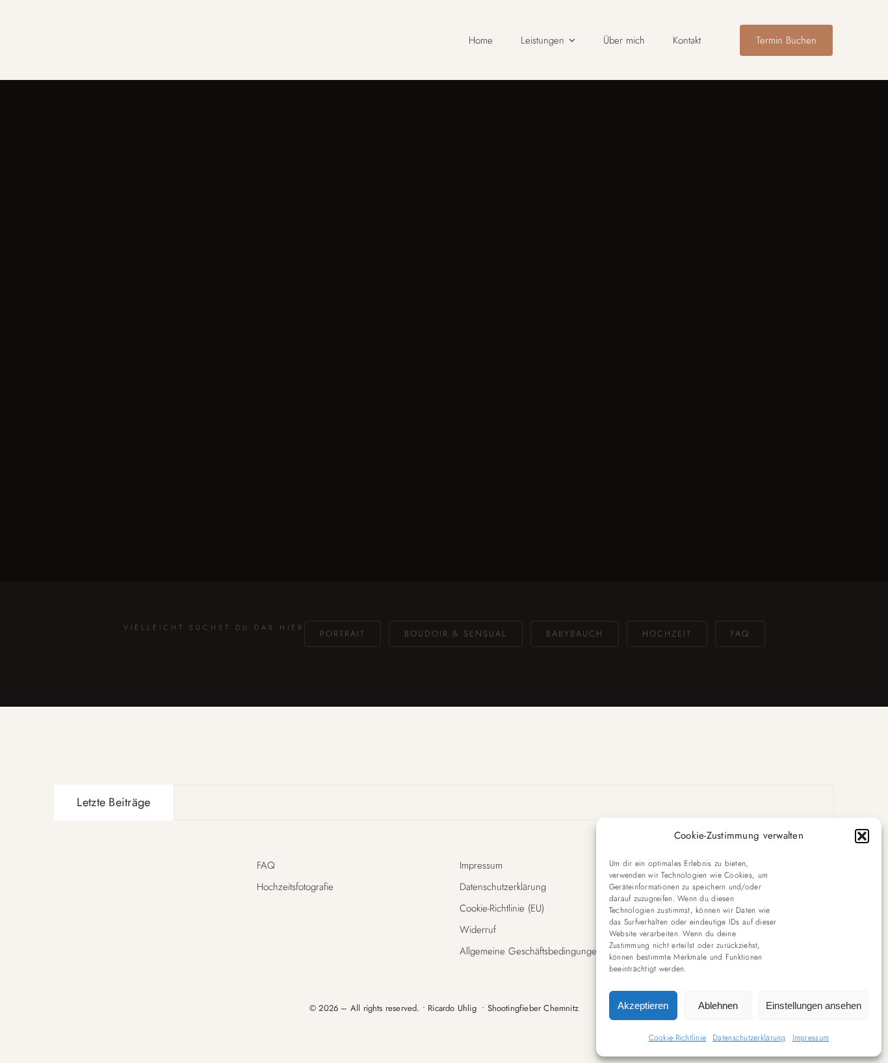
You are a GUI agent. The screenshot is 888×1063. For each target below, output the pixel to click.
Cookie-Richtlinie (678, 1037)
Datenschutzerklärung (748, 1037)
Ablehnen (718, 1005)
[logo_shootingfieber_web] (124, 22)
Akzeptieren (643, 1005)
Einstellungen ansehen (813, 1005)
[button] (861, 836)
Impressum (810, 1037)
